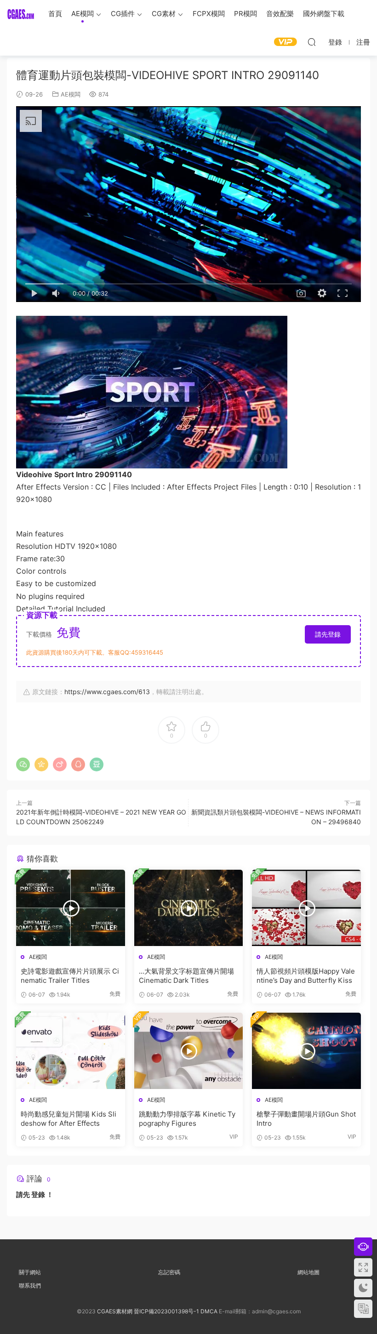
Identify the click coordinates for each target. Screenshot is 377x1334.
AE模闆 (82, 13)
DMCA (208, 1311)
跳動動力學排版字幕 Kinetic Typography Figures (187, 1119)
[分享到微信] (23, 764)
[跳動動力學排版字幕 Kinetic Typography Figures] (188, 1051)
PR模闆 (245, 13)
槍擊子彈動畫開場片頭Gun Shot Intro (306, 1119)
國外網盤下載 (323, 13)
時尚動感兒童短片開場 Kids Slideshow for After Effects (68, 1119)
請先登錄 (328, 634)
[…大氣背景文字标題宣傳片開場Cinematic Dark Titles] (188, 908)
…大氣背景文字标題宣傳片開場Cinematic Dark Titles (186, 976)
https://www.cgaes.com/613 (107, 692)
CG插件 (123, 13)
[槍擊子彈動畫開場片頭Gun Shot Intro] (306, 1051)
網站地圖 (308, 1272)
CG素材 (164, 13)
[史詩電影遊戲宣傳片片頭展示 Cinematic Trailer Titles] (70, 908)
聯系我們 (30, 1285)
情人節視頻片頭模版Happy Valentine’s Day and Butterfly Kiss (306, 976)
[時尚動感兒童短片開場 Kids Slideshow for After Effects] (70, 1051)
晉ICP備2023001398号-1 (167, 1311)
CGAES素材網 (20, 14)
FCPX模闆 (209, 13)
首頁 (55, 13)
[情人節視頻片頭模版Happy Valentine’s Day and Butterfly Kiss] (306, 908)
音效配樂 (280, 13)
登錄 (38, 1194)
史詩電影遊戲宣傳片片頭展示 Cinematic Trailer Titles (70, 976)
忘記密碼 (169, 1272)
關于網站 (30, 1272)
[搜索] (311, 41)
